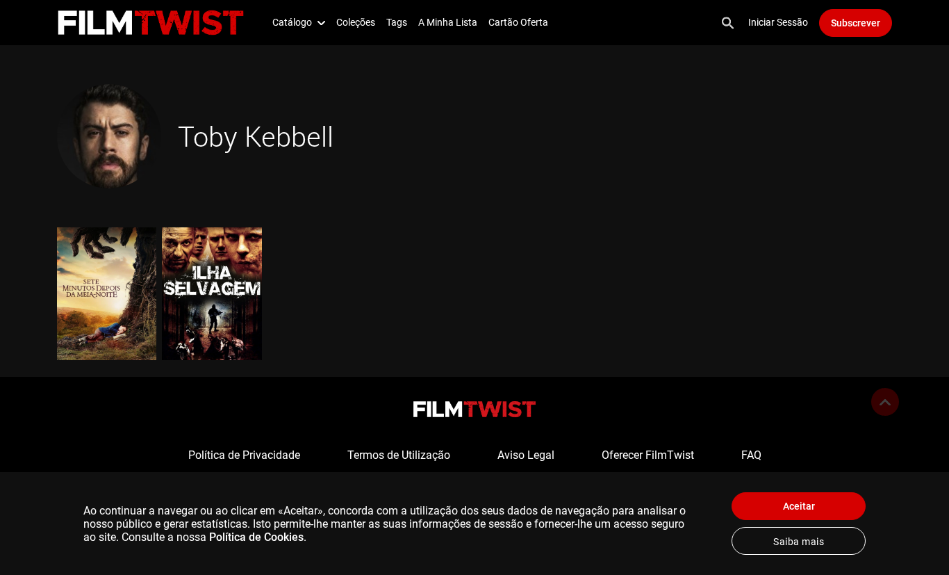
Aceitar (799, 506)
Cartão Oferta (518, 22)
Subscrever (855, 23)
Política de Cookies (256, 537)
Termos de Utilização (398, 455)
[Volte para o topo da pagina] (885, 402)
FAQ (751, 455)
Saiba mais (798, 541)
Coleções (355, 22)
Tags (396, 22)
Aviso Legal (525, 455)
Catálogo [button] (292, 22)
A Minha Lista (447, 22)
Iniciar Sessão (778, 22)
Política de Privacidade (244, 455)
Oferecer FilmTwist (648, 455)
